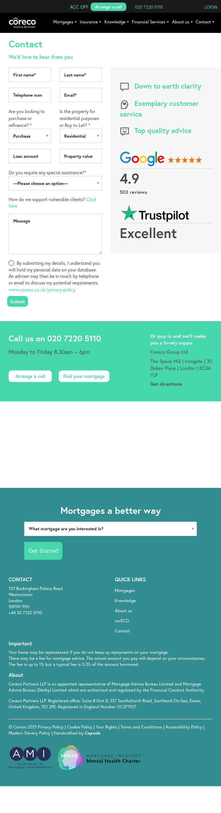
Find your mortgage (84, 376)
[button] (79, 7)
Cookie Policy (80, 727)
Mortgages (63, 22)
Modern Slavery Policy (29, 733)
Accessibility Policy (183, 727)
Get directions (166, 384)
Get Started (43, 551)
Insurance (89, 22)
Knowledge (114, 22)
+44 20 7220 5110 (25, 612)
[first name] (30, 75)
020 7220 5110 (74, 338)
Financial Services (148, 22)
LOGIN (211, 7)
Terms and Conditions (142, 727)
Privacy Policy (51, 727)
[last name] (81, 75)
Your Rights (107, 727)
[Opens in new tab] (180, 644)
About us (180, 22)
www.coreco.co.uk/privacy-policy (42, 289)
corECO (122, 620)
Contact (203, 22)
